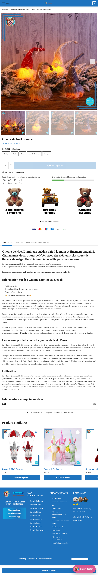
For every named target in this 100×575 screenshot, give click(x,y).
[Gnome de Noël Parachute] (21, 447)
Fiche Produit (7, 242)
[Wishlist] (36, 432)
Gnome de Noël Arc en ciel (55, 469)
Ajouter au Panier (49, 570)
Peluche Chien (35, 505)
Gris (22, 154)
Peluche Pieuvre (36, 519)
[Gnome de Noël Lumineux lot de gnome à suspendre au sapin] (50, 61)
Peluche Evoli (35, 516)
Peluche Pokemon (36, 501)
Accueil (5, 10)
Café (14, 154)
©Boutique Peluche (26, 559)
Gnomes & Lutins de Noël (19, 10)
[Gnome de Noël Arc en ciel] (63, 447)
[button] (92, 61)
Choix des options (21, 478)
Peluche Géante (35, 527)
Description (19, 242)
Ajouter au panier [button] (63, 478)
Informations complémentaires (37, 242)
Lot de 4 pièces (34, 154)
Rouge (46, 154)
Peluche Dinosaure (37, 530)
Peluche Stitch (35, 512)
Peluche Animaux (36, 508)
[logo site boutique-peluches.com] (49, 3)
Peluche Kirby (35, 523)
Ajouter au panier (55, 165)
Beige (6, 154)
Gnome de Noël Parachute (13, 469)
